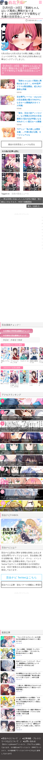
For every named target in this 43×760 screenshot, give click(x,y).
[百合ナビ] (13, 1)
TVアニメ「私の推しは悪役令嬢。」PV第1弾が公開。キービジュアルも (29, 132)
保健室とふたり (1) (24, 383)
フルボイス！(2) (24, 361)
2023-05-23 (32, 20)
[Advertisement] (21, 303)
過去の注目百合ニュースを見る (21, 144)
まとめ (39, 20)
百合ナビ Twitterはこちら (21, 577)
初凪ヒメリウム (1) (4, 383)
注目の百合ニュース (20, 193)
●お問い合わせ (29, 741)
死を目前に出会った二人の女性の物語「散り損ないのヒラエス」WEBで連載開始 (21, 200)
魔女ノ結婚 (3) (34, 206)
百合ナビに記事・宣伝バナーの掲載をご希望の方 (21, 586)
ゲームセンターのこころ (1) (15, 361)
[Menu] (40, 3)
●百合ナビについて (9, 738)
